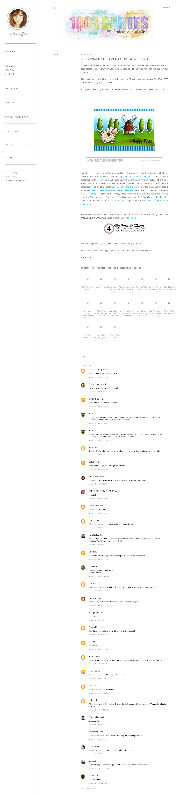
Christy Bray (94, 399)
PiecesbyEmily (95, 476)
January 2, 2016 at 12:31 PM (98, 469)
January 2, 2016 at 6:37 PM (98, 620)
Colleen (92, 462)
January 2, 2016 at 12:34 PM (99, 484)
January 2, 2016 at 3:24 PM (98, 528)
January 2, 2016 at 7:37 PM (98, 649)
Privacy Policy (11, 172)
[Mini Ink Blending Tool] (101, 327)
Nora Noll (93, 535)
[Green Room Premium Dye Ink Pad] (115, 303)
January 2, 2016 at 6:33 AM (98, 392)
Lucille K (92, 746)
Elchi (91, 566)
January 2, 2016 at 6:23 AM (98, 377)
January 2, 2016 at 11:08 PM (99, 693)
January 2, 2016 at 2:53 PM (98, 513)
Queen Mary (94, 627)
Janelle (92, 671)
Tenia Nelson (94, 717)
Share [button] (55, 54)
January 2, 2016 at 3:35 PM (98, 559)
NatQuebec (94, 506)
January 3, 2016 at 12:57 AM (99, 710)
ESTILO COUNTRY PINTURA (101, 491)
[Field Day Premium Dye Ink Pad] (101, 303)
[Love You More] (101, 279)
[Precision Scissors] (88, 327)
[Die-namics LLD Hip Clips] (129, 279)
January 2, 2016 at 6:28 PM (98, 605)
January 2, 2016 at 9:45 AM (98, 440)
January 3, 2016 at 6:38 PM (98, 754)
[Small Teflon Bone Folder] (169, 303)
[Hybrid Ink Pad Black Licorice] (169, 279)
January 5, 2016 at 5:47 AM (98, 783)
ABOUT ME (10, 51)
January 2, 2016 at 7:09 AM (99, 406)
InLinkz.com (84, 347)
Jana (91, 642)
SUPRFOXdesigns (97, 370)
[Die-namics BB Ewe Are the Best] (115, 279)
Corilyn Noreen (95, 384)
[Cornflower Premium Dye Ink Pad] (142, 303)
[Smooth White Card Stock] (142, 279)
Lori (90, 761)
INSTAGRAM (11, 66)
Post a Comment (88, 789)
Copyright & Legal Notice (16, 181)
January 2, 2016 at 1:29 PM (98, 499)
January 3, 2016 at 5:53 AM (98, 739)
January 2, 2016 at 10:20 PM (99, 678)
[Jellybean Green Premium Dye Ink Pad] (88, 303)
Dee (90, 552)
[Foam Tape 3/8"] (115, 327)
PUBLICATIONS (12, 131)
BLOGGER (10, 74)
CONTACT (9, 103)
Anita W (92, 656)
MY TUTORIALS (12, 88)
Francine (92, 598)
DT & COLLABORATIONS (16, 117)
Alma (91, 413)
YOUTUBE (9, 70)
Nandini (92, 775)
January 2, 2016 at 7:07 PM (99, 635)
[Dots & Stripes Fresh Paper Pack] (156, 279)
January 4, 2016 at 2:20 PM (99, 768)
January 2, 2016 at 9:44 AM (99, 423)
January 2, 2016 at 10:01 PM (99, 664)
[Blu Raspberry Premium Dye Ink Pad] (156, 303)
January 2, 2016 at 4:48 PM (99, 576)
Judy (91, 700)
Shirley (91, 447)
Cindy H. (92, 520)
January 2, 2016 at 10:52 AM (99, 455)
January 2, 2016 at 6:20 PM (99, 591)
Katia (91, 685)
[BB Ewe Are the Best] (88, 279)
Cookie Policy (11, 176)
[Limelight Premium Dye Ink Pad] (129, 303)
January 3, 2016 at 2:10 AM (98, 724)
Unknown (93, 583)
